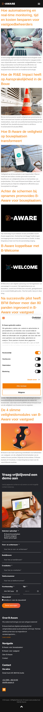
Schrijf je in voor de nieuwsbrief (15, 600)
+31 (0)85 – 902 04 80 (10, 680)
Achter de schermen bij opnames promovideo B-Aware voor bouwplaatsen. (21, 195)
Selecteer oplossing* (10, 531)
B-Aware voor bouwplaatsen (12, 647)
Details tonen (32, 379)
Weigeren (21, 392)
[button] (39, 4)
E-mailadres (6, 566)
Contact (5, 658)
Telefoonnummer (8, 576)
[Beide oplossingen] (21, 538)
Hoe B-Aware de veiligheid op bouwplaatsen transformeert (21, 136)
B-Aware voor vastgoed (10, 651)
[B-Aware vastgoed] (21, 536)
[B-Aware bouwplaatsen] (21, 534)
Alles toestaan (21, 386)
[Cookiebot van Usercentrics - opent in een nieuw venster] (32, 318)
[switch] (38, 359)
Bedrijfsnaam (7, 555)
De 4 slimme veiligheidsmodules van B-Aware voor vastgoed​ (21, 414)
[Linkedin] (4, 689)
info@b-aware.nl (8, 682)
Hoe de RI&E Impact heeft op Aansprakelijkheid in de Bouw (21, 79)
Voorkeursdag (7, 586)
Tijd (24, 586)
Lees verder (6, 637)
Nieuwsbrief (6, 597)
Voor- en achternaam (10, 545)
